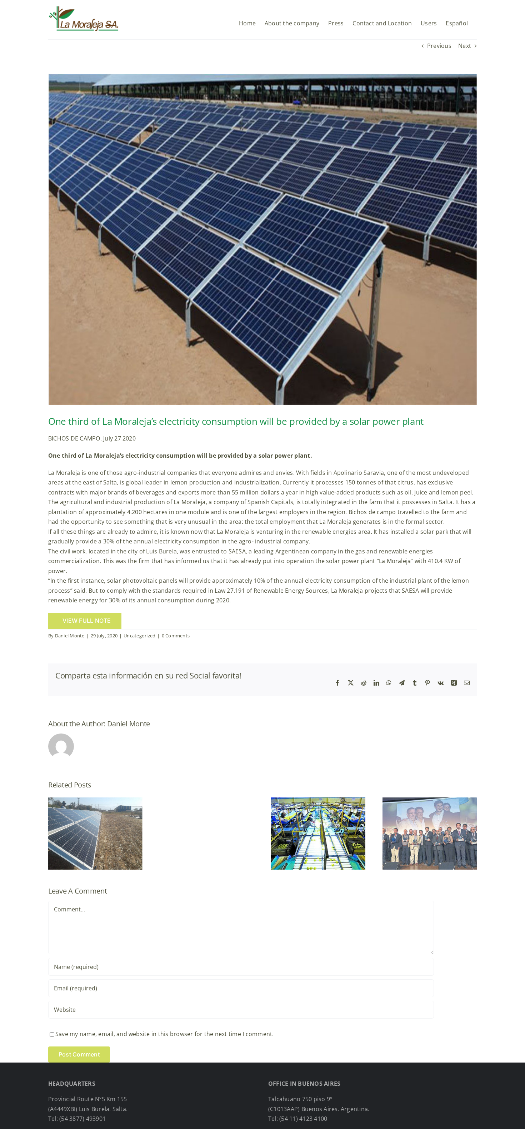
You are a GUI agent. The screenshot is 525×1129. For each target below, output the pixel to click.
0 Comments (176, 635)
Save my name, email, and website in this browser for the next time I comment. (164, 1034)
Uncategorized (139, 635)
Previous (439, 46)
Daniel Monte (70, 635)
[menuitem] (457, 20)
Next (464, 46)
